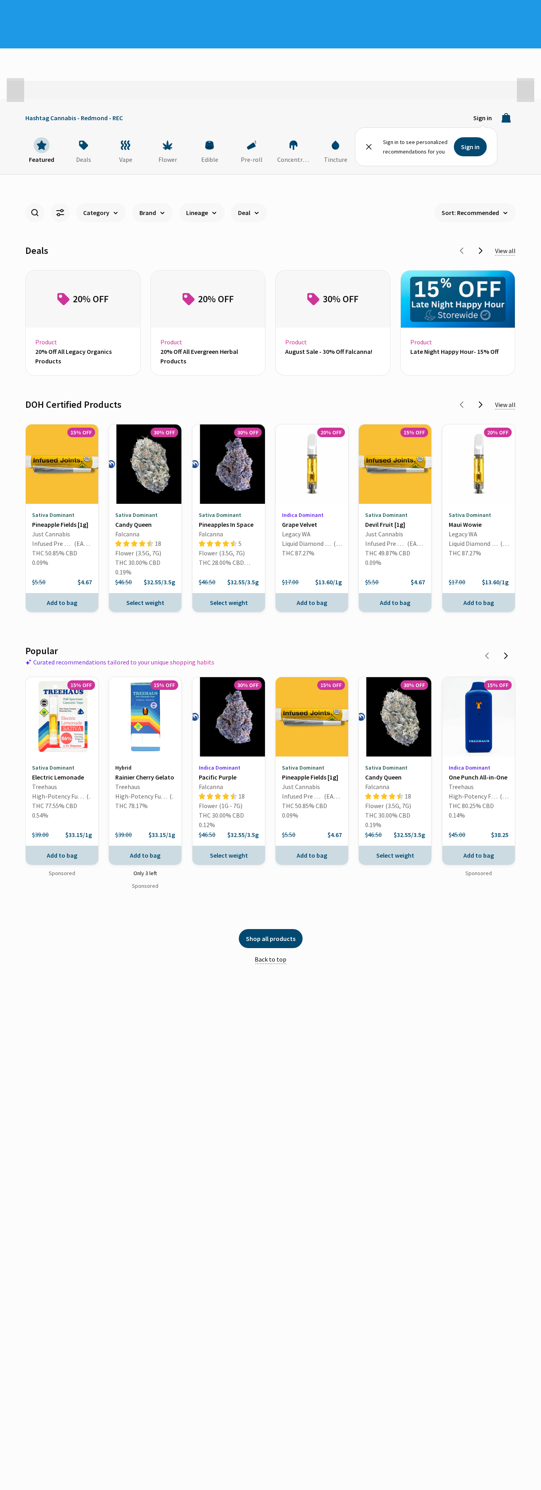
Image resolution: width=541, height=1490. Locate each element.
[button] (15, 90)
